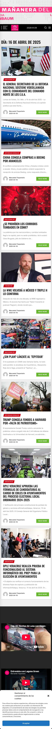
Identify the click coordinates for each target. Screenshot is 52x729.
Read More (42, 112)
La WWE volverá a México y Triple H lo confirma (25, 292)
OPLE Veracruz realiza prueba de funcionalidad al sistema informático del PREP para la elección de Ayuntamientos (24, 571)
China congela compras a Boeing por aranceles (24, 159)
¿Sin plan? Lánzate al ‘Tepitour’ (23, 356)
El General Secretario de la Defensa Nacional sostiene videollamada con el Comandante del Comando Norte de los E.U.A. (25, 89)
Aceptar (26, 723)
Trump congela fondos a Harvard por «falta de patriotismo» (24, 421)
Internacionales (12, 153)
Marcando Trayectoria (17, 111)
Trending (9, 286)
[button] (48, 696)
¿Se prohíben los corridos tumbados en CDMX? (20, 225)
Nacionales (10, 79)
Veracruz (9, 481)
